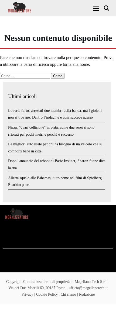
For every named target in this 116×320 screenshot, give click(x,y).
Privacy (27, 294)
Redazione (87, 294)
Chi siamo (68, 294)
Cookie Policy (47, 294)
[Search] (107, 8)
